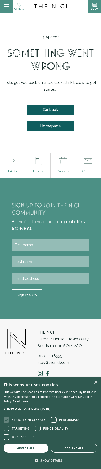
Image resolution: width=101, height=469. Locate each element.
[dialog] (50, 423)
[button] (50, 409)
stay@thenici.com (53, 362)
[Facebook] (47, 373)
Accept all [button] (26, 448)
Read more (20, 401)
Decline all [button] (74, 448)
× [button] (95, 382)
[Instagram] (40, 373)
